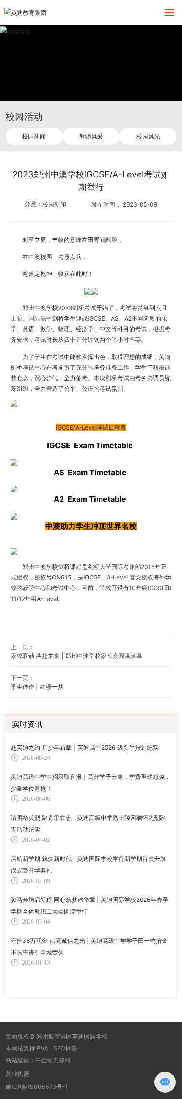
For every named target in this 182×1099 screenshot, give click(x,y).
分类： (33, 203)
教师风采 (91, 136)
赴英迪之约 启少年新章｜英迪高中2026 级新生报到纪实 (85, 747)
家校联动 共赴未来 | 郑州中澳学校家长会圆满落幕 (76, 655)
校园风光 (148, 136)
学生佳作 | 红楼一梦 (37, 686)
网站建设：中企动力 (32, 1060)
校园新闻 (34, 136)
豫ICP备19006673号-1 (37, 1086)
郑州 (65, 1060)
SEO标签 (65, 1048)
